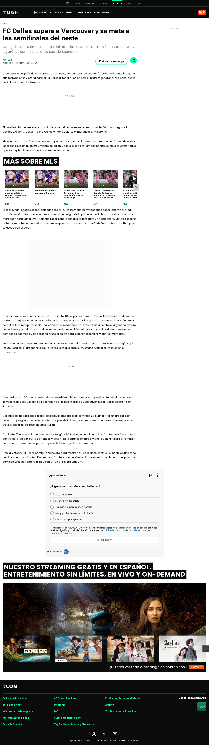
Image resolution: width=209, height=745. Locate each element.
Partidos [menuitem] (45, 12)
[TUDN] (11, 12)
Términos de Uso (12, 704)
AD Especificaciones (66, 698)
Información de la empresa (18, 711)
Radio (129, 3)
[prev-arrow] (0, 648)
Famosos (103, 3)
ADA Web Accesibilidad (16, 717)
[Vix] (202, 12)
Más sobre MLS (30, 161)
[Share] (133, 60)
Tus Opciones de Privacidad (121, 711)
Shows (77, 3)
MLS (7, 204)
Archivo (109, 704)
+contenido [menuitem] (101, 12)
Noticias (90, 3)
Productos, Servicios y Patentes (123, 698)
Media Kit (59, 704)
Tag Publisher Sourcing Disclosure (74, 724)
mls (5, 23)
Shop (139, 3)
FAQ (56, 711)
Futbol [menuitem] (70, 12)
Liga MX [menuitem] (58, 12)
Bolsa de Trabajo (12, 724)
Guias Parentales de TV (67, 717)
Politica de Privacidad (15, 698)
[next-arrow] (136, 187)
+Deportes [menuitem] (84, 12)
